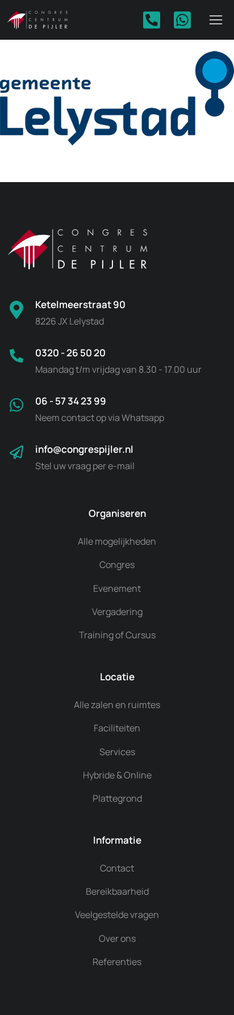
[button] (216, 20)
